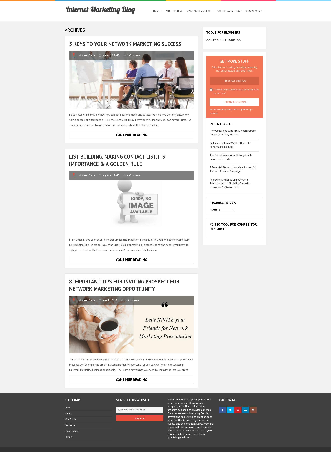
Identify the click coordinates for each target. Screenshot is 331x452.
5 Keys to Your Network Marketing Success (125, 43)
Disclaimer (70, 425)
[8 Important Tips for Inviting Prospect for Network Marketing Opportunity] (131, 324)
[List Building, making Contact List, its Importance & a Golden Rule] (131, 202)
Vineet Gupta (88, 55)
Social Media (254, 11)
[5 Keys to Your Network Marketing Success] (131, 80)
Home (156, 11)
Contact (68, 436)
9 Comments (133, 55)
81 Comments (132, 300)
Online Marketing (228, 11)
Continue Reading (141, 135)
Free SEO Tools (223, 39)
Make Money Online (199, 11)
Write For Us (174, 11)
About (68, 413)
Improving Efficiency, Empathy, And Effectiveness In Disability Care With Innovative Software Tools (230, 183)
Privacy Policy (71, 431)
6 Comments (133, 175)
